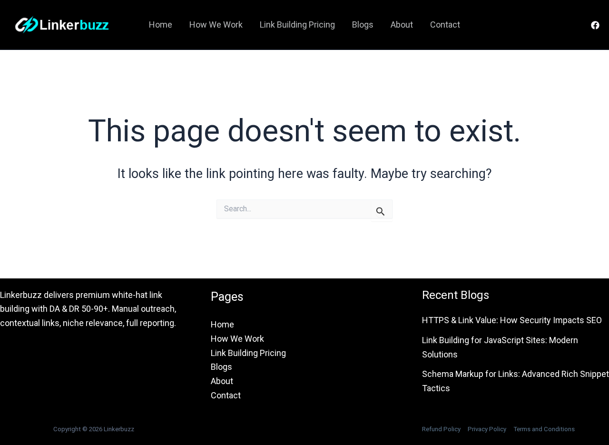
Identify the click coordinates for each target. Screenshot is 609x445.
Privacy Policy (487, 429)
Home (160, 25)
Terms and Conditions (544, 429)
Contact (445, 25)
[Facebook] (595, 25)
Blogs (362, 25)
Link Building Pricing (297, 25)
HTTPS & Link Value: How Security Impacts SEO (512, 320)
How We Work (216, 25)
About (402, 25)
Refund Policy (441, 429)
